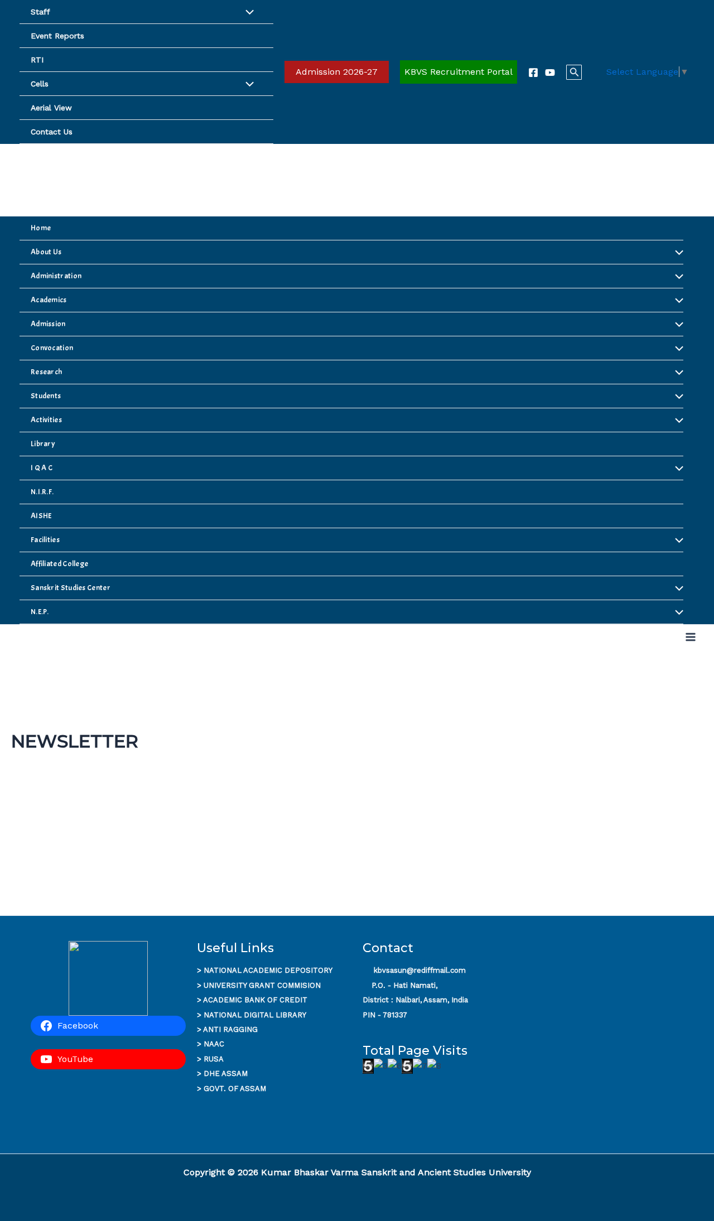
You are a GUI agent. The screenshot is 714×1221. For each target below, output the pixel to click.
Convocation (52, 348)
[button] (336, 72)
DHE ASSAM (226, 1073)
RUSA (214, 1059)
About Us (46, 252)
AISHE (41, 515)
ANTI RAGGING (230, 1029)
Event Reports (57, 35)
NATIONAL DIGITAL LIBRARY (255, 1015)
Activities (46, 419)
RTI (37, 59)
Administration (56, 276)
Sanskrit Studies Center (70, 587)
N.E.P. (40, 611)
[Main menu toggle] (690, 637)
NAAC (214, 1044)
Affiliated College (59, 563)
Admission (48, 324)
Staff (40, 11)
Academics (49, 300)
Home (41, 228)
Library (43, 443)
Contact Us (52, 131)
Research (46, 372)
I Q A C (41, 467)
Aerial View (51, 107)
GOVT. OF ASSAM (235, 1088)
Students (46, 395)
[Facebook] (533, 72)
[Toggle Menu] (249, 13)
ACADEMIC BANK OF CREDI (252, 1000)
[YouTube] (550, 72)
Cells (40, 83)
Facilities (45, 539)
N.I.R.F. (42, 491)
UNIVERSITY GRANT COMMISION (262, 985)
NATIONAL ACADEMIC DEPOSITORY (268, 970)
